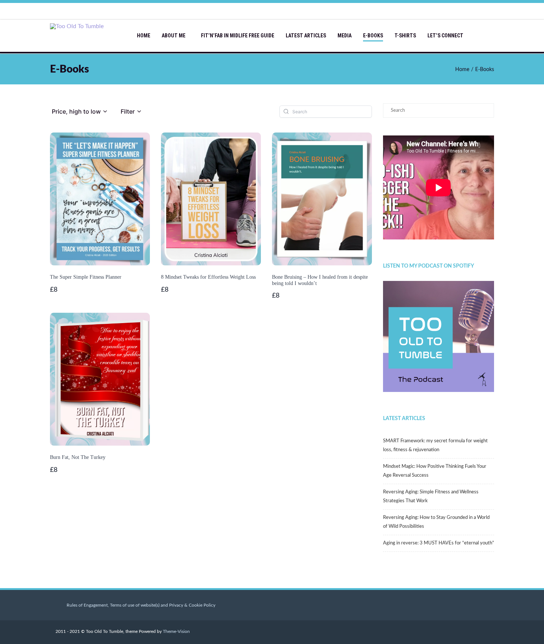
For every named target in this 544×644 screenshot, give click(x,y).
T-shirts (405, 35)
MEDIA (345, 35)
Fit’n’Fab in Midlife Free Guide (237, 35)
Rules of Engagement (87, 605)
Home (143, 35)
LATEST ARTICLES (306, 35)
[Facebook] (427, 11)
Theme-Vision (176, 631)
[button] (80, 111)
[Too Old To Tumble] (78, 26)
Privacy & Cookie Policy (192, 605)
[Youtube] (442, 11)
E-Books (373, 35)
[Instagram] (457, 11)
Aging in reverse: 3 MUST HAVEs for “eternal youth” (438, 543)
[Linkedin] (471, 11)
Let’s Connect (445, 35)
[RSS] (486, 11)
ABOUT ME (173, 35)
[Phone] (412, 11)
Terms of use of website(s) (134, 605)
